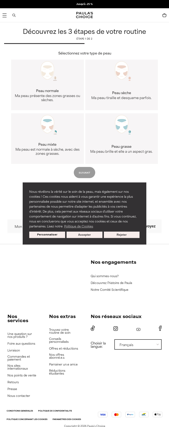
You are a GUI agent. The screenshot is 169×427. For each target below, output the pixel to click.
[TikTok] (93, 328)
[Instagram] (115, 328)
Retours (13, 382)
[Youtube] (138, 328)
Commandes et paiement (18, 358)
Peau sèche (121, 95)
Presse (12, 388)
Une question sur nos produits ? (19, 335)
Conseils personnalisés (59, 340)
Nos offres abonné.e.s (57, 356)
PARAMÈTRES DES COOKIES (67, 419)
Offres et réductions (63, 348)
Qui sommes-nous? (105, 276)
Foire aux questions (21, 343)
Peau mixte (47, 148)
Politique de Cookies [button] (78, 226)
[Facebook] (160, 328)
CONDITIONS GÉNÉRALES (20, 411)
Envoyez (148, 226)
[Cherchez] (14, 15)
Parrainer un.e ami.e (63, 364)
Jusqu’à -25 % (84, 4)
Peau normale (47, 95)
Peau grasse (121, 148)
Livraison (13, 350)
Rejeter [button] (122, 235)
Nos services (17, 318)
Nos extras (62, 316)
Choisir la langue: (98, 344)
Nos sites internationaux (17, 367)
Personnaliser (47, 235)
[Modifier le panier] (164, 15)
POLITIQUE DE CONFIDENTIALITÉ (55, 411)
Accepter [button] (84, 235)
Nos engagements (113, 261)
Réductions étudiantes (57, 372)
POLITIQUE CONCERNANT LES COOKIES (27, 419)
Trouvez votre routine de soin (59, 331)
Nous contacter (18, 395)
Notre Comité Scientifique (109, 289)
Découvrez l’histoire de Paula (111, 282)
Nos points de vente (21, 375)
